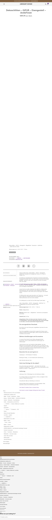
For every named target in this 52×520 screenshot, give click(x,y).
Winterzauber (27, 258)
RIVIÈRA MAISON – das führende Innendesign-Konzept (15, 428)
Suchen (50, 517)
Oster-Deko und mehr (8, 435)
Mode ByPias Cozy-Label (9, 418)
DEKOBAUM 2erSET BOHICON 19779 (12, 305)
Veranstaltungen (6, 443)
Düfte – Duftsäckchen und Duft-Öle (11, 401)
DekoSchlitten (18, 259)
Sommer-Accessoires (8, 430)
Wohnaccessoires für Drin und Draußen (12, 392)
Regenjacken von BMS (8, 426)
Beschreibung (6, 272)
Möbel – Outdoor (7, 424)
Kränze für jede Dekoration (9, 413)
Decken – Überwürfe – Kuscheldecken (12, 400)
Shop (4, 390)
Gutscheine (6, 407)
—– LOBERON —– (8, 416)
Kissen (5, 411)
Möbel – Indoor (7, 420)
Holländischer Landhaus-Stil (9, 394)
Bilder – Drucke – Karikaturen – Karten (12, 396)
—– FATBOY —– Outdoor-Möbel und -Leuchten (14, 403)
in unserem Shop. (35, 387)
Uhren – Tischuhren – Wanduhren (11, 431)
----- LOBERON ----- (19, 258)
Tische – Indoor (7, 422)
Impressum (2, 509)
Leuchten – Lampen (8, 415)
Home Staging (6, 441)
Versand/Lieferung (7, 439)
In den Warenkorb (48, 302)
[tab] (10, 273)
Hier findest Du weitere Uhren (25, 387)
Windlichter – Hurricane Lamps (10, 433)
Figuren (5, 405)
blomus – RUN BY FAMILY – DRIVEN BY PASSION (14, 398)
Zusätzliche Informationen (9, 275)
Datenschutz (2, 511)
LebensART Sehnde (26, 4)
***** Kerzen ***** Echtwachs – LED (11, 409)
